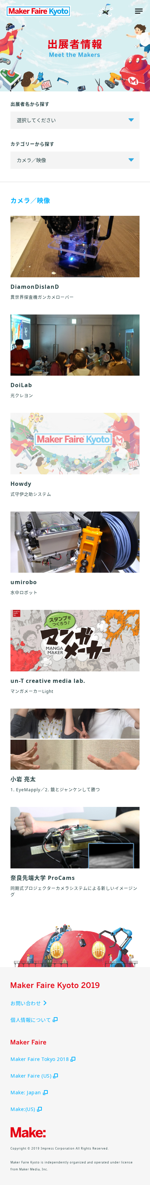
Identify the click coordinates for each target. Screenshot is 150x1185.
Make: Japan (25, 1092)
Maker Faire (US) (30, 1075)
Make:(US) (22, 1109)
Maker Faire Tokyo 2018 (39, 1059)
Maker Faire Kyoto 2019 (38, 11)
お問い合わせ (25, 1003)
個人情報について (30, 1019)
